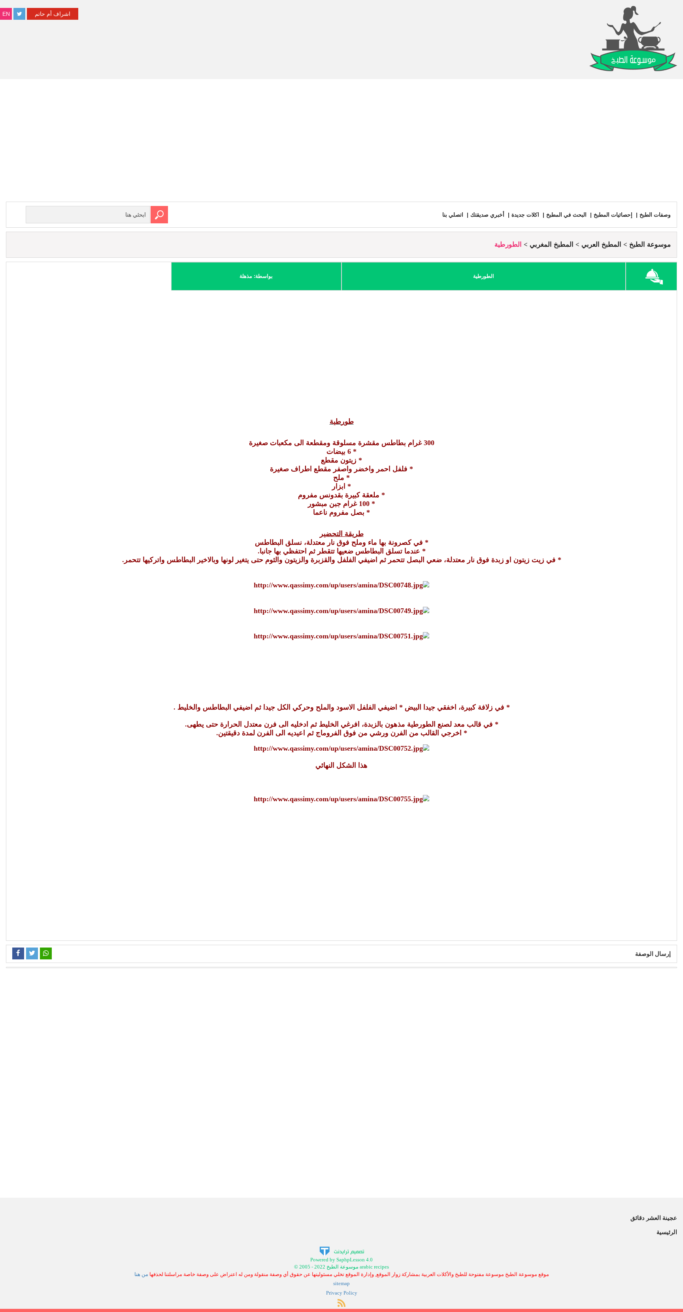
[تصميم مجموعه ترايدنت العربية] (341, 1250)
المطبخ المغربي (552, 244)
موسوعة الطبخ (650, 244)
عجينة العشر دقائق (653, 1217)
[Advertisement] (341, 142)
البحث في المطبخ (566, 214)
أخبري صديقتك (487, 214)
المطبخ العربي (601, 244)
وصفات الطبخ (655, 214)
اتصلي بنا (452, 214)
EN (6, 14)
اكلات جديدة (525, 214)
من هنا (141, 1274)
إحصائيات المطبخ (613, 214)
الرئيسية (667, 1232)
